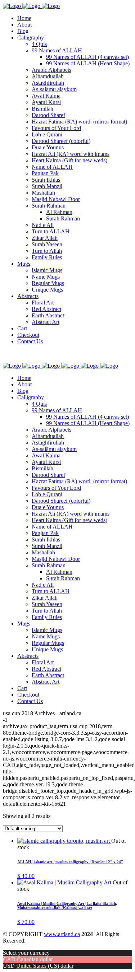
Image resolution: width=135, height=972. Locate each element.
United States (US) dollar (44, 966)
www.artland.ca (62, 934)
